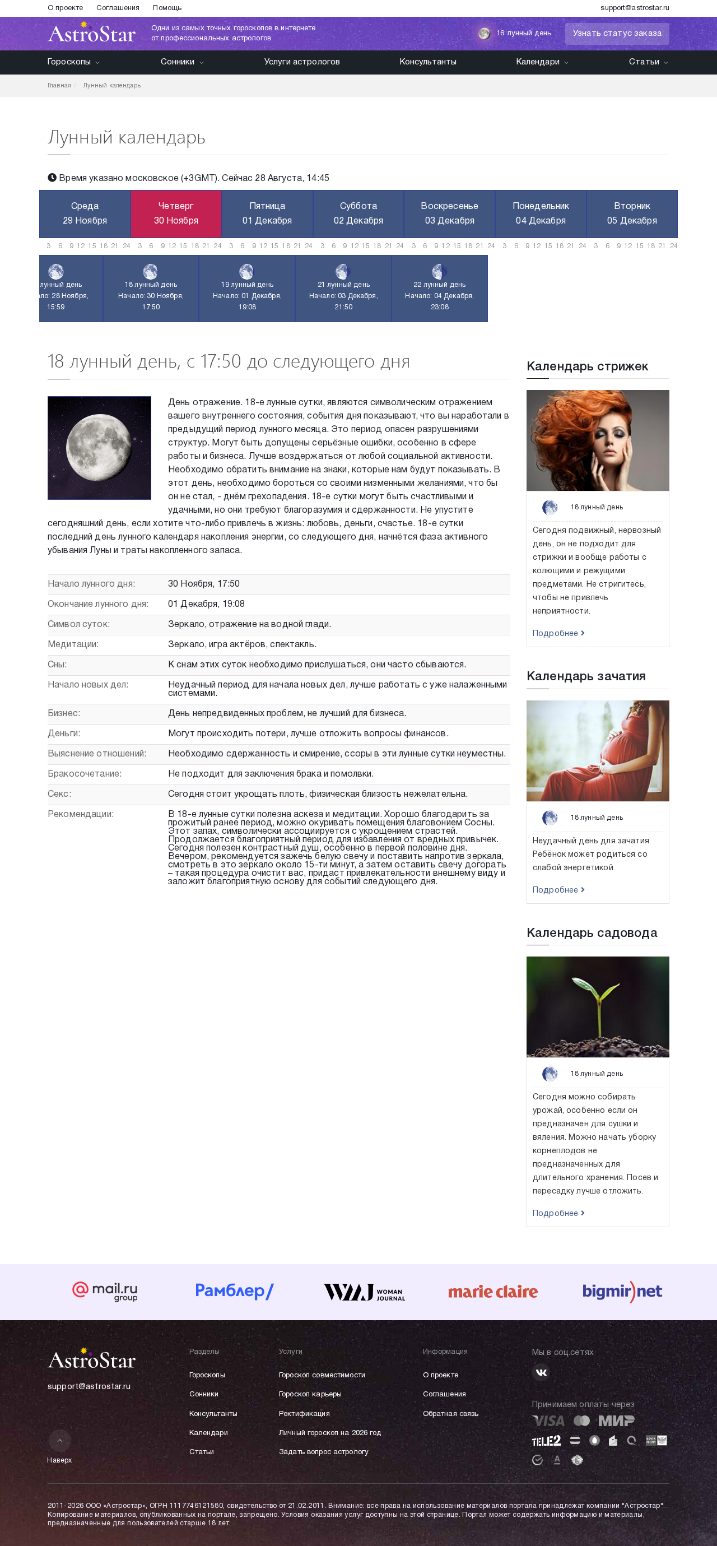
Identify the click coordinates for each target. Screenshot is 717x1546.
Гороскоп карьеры (310, 1394)
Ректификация (304, 1414)
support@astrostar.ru (634, 8)
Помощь (167, 8)
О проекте (65, 8)
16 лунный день (523, 33)
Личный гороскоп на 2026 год (330, 1433)
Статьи (644, 62)
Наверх (60, 1460)
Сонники (178, 62)
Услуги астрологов (302, 62)
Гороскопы (69, 62)
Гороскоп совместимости (322, 1375)
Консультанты (428, 62)
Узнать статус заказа (617, 34)
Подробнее (557, 634)
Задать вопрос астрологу (324, 1452)
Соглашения (117, 8)
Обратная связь (451, 1414)
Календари (538, 62)
